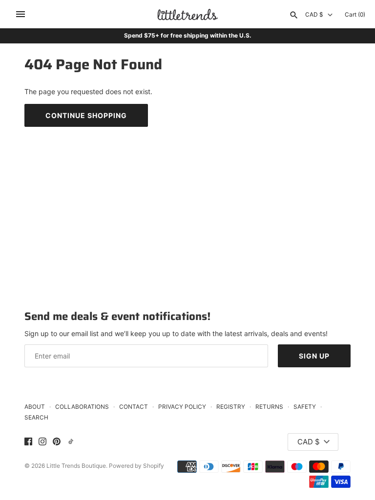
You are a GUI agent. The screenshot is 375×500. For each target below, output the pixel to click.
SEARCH (36, 417)
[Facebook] (28, 442)
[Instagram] (42, 442)
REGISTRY (230, 406)
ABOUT (34, 406)
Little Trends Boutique (76, 465)
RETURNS (269, 406)
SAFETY (304, 406)
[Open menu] (20, 14)
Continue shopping (86, 115)
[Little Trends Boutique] (187, 14)
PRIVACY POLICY (182, 406)
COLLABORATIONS (82, 406)
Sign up (314, 356)
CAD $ (314, 14)
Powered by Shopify (136, 465)
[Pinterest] (57, 442)
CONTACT (133, 406)
